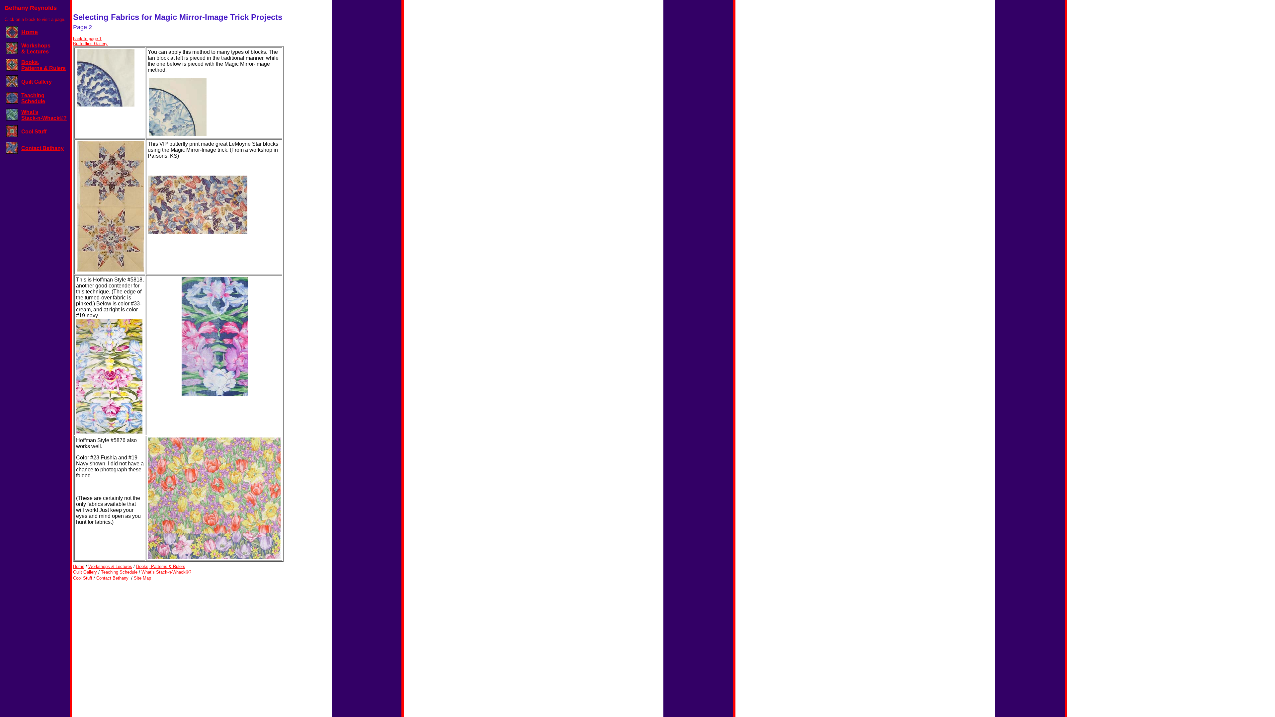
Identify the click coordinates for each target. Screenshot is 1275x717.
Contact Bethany (42, 148)
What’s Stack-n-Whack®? (44, 115)
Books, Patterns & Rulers (43, 65)
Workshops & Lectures (35, 48)
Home (29, 32)
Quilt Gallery (36, 82)
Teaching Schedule (33, 98)
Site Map (142, 578)
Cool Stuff (33, 131)
